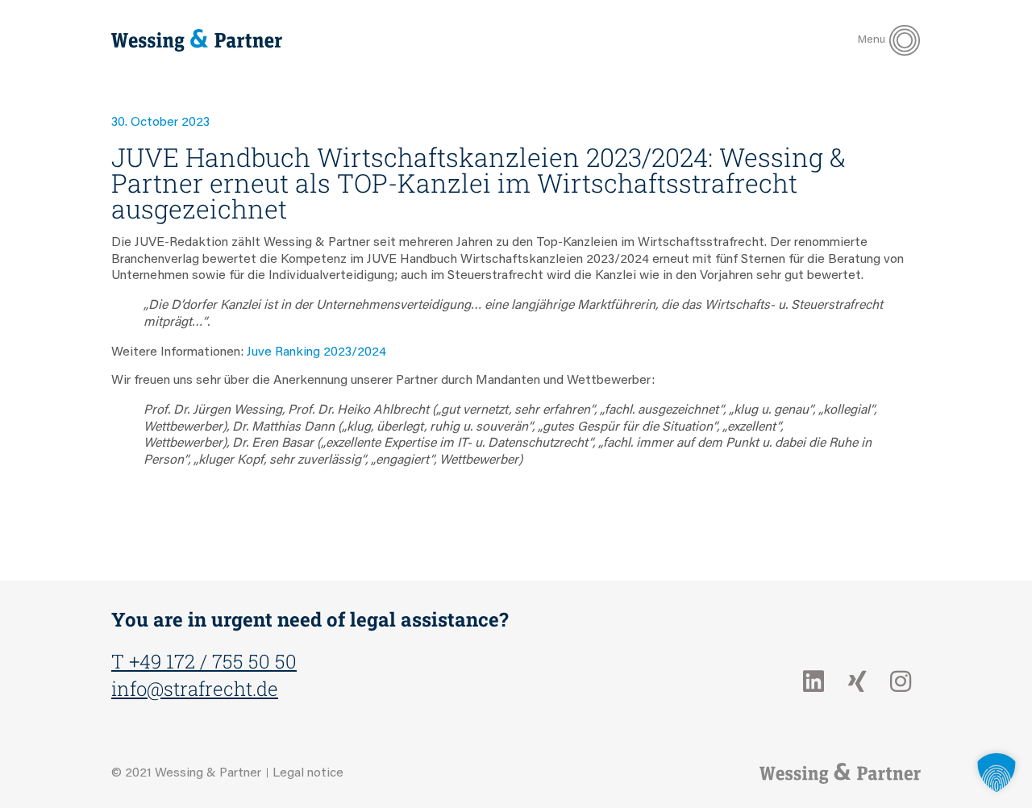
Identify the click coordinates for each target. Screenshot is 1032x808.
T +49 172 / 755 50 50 (204, 661)
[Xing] (857, 681)
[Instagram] (900, 681)
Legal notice (308, 773)
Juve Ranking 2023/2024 (316, 352)
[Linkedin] (813, 681)
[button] (996, 772)
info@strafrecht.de (194, 689)
